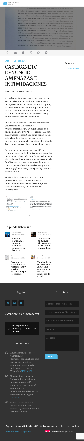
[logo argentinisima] (12, 3)
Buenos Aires (73, 68)
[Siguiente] (49, 203)
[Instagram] (14, 303)
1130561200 (26, 371)
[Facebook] (7, 303)
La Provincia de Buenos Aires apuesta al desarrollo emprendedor (44, 243)
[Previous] (8, 203)
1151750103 (15, 397)
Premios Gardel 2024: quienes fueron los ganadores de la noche (18, 244)
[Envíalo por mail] (15, 52)
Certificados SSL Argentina (18, 431)
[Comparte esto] (23, 52)
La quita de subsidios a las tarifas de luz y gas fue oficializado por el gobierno (19, 268)
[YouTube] (21, 303)
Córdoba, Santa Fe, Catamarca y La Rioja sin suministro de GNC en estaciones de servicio (44, 269)
